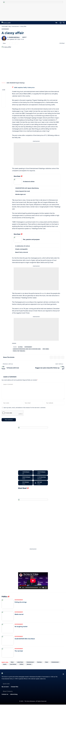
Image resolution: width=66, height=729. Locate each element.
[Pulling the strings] (8, 604)
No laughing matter (21, 626)
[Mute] (43, 587)
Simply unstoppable (21, 249)
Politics (21, 664)
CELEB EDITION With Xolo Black (25, 639)
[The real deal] (8, 653)
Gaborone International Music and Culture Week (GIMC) (27, 349)
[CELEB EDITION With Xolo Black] (8, 640)
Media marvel (19, 614)
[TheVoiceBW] (6, 23)
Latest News (20, 662)
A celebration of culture (22, 246)
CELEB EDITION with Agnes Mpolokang (27, 188)
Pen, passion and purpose (31, 239)
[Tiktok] (25, 483)
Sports (4, 664)
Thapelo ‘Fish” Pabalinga (19, 350)
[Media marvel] (8, 616)
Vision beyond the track (22, 191)
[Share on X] (8, 43)
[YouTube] (54, 674)
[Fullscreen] (46, 587)
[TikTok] (60, 674)
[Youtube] (40, 478)
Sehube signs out (20, 194)
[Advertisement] (36, 154)
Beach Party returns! (21, 252)
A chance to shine (28, 181)
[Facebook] (25, 472)
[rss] (40, 483)
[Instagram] (25, 478)
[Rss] (63, 674)
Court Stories (13, 664)
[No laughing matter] (8, 628)
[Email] (10, 43)
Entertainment (5, 29)
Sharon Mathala (14, 37)
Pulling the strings (21, 602)
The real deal (19, 651)
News (12, 662)
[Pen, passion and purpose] (18, 239)
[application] (33, 580)
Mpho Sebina (46, 349)
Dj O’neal (20, 347)
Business (39, 662)
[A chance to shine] (18, 182)
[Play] (20, 587)
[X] (40, 472)
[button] (53, 23)
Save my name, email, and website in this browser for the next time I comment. (25, 407)
